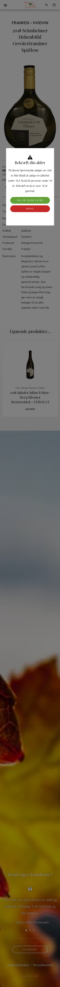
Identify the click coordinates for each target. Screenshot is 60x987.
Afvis (30, 209)
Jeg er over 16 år (30, 200)
